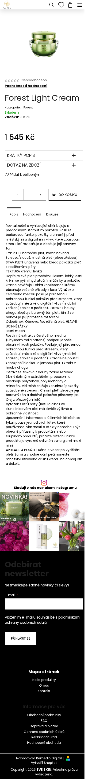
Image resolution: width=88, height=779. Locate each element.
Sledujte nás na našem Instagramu (45, 487)
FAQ (44, 720)
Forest (28, 107)
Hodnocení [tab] (32, 214)
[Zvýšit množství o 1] (40, 194)
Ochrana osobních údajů (44, 731)
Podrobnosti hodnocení (26, 86)
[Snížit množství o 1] (17, 194)
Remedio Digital (49, 758)
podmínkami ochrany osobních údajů (42, 620)
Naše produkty (44, 680)
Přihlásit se (20, 638)
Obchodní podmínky (44, 715)
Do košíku (68, 194)
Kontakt (44, 691)
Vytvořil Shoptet (44, 763)
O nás (44, 685)
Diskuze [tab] (52, 214)
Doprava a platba (44, 726)
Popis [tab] (14, 214)
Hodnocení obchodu (44, 742)
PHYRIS (25, 117)
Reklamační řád (44, 737)
